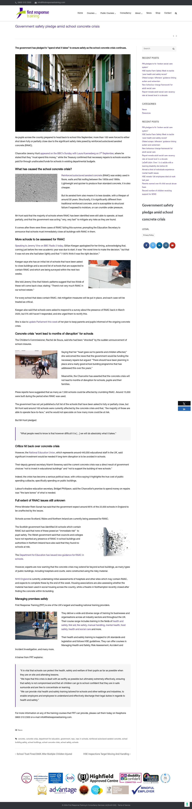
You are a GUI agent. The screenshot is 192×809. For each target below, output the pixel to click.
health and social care (80, 629)
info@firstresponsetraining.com (51, 3)
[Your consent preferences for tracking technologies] (187, 804)
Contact (167, 13)
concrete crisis (32, 739)
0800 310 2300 (24, 3)
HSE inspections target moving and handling (106, 754)
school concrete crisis (51, 743)
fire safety (82, 625)
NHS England (22, 579)
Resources (146, 113)
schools (75, 743)
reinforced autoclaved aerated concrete (105, 739)
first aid (72, 625)
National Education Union (42, 453)
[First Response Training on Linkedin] (159, 245)
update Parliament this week (43, 322)
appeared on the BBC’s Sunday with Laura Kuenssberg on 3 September (77, 154)
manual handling (96, 625)
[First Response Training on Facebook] (146, 245)
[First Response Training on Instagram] (166, 245)
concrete (21, 739)
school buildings (34, 743)
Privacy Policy (148, 235)
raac (73, 739)
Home (80, 13)
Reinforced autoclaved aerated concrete (81, 176)
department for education (49, 739)
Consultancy (125, 13)
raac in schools (82, 739)
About (137, 13)
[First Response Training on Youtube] (172, 245)
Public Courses (107, 13)
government (65, 739)
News (149, 13)
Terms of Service (124, 805)
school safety (66, 743)
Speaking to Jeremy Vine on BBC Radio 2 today (39, 246)
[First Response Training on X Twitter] (153, 245)
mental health (113, 625)
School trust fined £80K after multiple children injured (44, 754)
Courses (90, 13)
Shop (158, 13)
